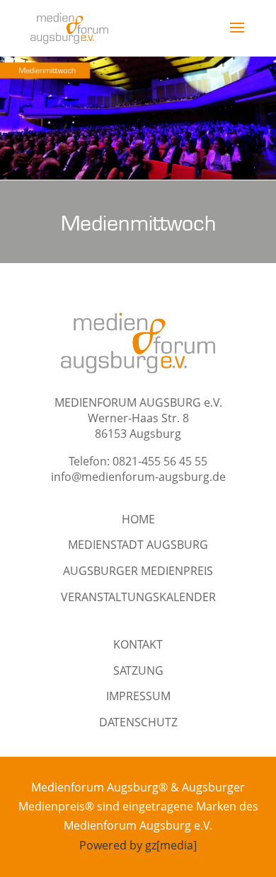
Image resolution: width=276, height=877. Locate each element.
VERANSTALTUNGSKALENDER (138, 597)
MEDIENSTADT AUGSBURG (138, 544)
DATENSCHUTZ (138, 722)
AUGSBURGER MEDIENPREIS (138, 571)
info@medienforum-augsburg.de (138, 476)
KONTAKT (138, 644)
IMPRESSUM (138, 696)
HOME (138, 519)
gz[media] (171, 845)
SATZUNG (138, 670)
